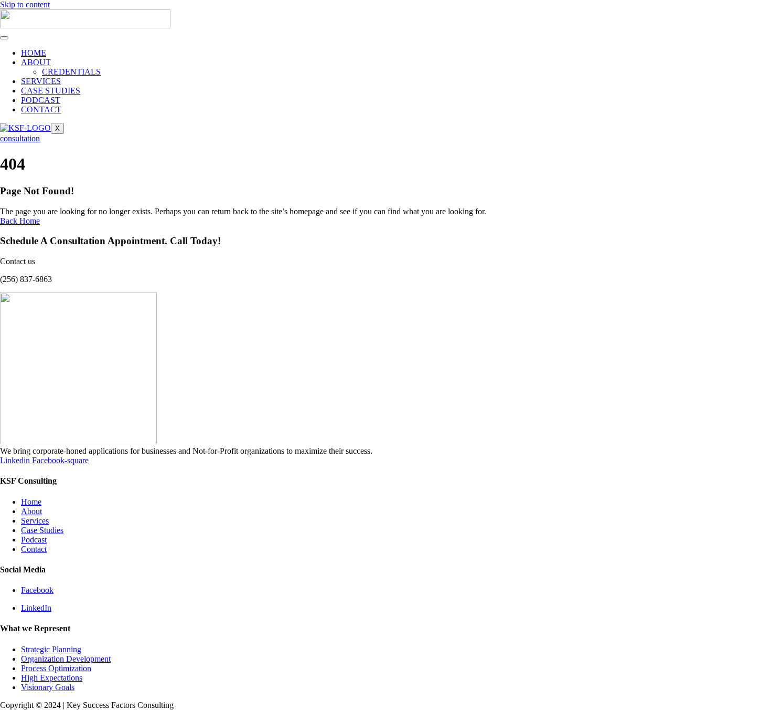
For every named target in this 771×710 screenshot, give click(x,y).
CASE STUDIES (50, 90)
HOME (33, 52)
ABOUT (36, 62)
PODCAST (40, 100)
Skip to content (25, 4)
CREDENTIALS (71, 71)
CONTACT (41, 109)
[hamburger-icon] (4, 37)
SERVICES (41, 81)
